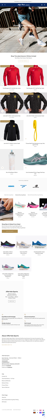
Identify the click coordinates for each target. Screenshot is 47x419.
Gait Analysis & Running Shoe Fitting (10, 399)
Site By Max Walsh (17, 409)
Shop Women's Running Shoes (6, 216)
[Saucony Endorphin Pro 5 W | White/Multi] (19, 204)
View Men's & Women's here (23, 32)
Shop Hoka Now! (9, 231)
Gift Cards (4, 401)
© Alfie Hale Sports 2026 (7, 409)
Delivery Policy (5, 383)
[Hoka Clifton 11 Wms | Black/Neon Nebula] (8, 243)
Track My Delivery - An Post (8, 378)
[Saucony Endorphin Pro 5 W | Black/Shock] (32, 204)
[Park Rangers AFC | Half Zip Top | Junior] (12, 75)
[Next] (45, 29)
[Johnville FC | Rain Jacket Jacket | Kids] (12, 103)
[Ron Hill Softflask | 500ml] (12, 159)
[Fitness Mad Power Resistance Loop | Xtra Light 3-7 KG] (35, 130)
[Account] (41, 5)
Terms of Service (5, 387)
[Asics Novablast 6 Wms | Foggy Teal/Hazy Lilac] (35, 159)
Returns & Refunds (6, 380)
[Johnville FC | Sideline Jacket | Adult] (12, 130)
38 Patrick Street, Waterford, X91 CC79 (10, 363)
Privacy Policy (5, 385)
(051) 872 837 (5, 360)
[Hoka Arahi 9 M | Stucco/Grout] (23, 243)
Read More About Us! (7, 344)
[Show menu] (3, 5)
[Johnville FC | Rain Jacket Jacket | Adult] (35, 103)
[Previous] (1, 29)
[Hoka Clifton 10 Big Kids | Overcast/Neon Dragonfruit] (8, 264)
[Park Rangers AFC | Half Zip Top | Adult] (35, 75)
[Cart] (44, 5)
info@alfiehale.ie (5, 362)
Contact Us (4, 376)
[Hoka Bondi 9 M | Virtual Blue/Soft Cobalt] (39, 243)
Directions (11, 301)
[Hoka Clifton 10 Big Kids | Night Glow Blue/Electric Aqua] (23, 264)
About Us (4, 397)
